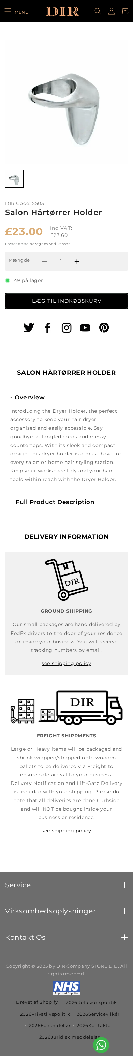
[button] (16, 11)
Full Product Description (52, 501)
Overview (27, 397)
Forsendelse (17, 244)
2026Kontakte (93, 1025)
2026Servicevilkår (98, 1014)
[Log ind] (111, 11)
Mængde (19, 260)
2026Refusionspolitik (91, 1002)
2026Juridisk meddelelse (70, 1037)
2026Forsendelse (49, 1025)
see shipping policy (66, 663)
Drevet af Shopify (37, 1001)
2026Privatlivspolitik (45, 1014)
